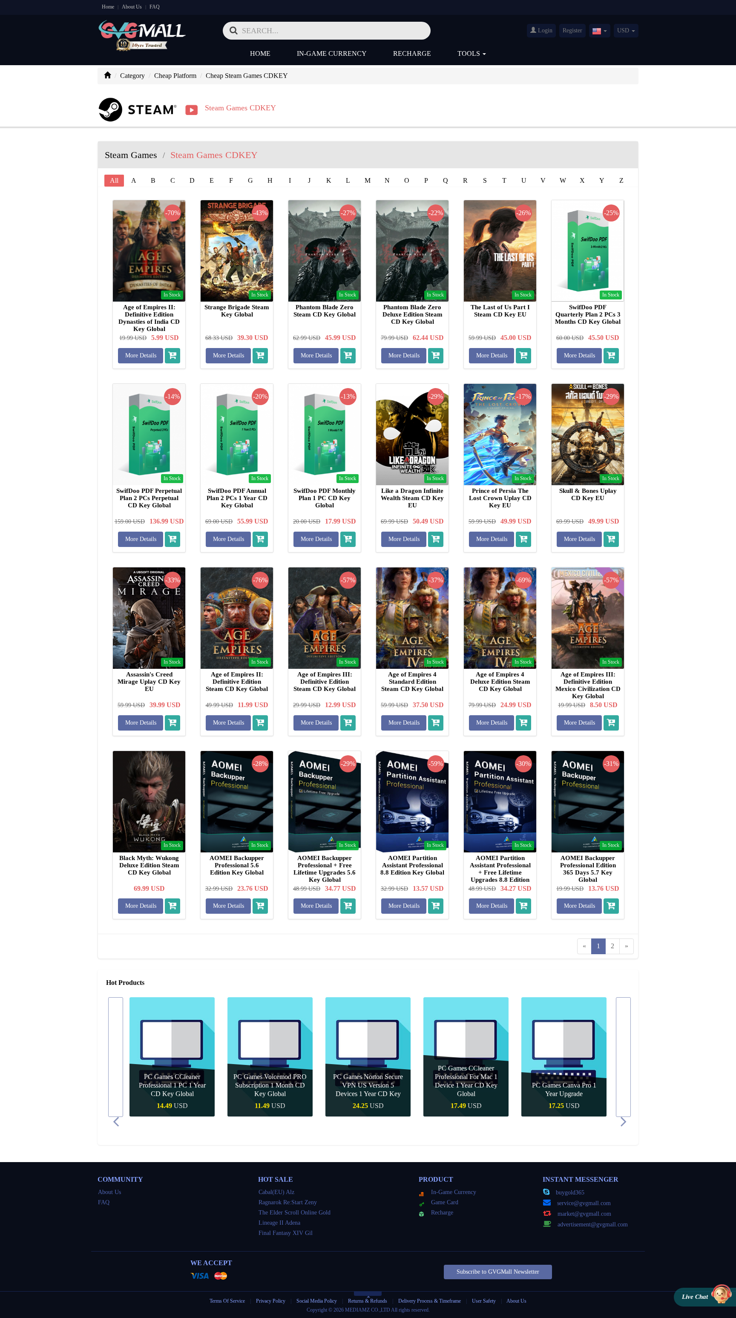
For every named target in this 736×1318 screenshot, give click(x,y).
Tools (469, 53)
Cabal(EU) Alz (276, 1192)
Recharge (412, 53)
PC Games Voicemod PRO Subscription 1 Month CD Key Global (270, 1085)
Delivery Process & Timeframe (429, 1301)
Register (572, 30)
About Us (132, 7)
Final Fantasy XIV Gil (286, 1233)
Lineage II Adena (279, 1223)
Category (132, 75)
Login (544, 30)
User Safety (484, 1301)
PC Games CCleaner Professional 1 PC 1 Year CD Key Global (172, 1085)
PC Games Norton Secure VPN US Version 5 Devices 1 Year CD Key (368, 1085)
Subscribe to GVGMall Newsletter (498, 1272)
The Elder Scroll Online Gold (295, 1212)
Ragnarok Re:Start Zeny (288, 1202)
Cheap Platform (175, 75)
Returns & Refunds (367, 1301)
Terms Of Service (227, 1301)
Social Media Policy (316, 1301)
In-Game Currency (332, 53)
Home (108, 7)
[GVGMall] (142, 28)
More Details (140, 355)
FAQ (155, 7)
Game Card (444, 1202)
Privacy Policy (271, 1301)
